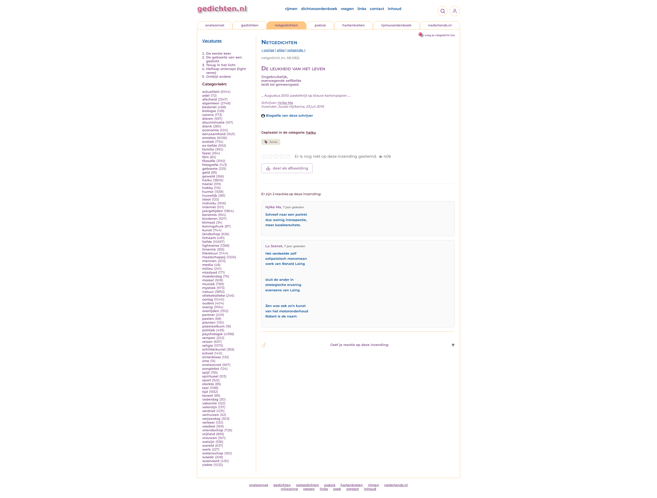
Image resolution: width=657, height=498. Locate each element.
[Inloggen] (455, 11)
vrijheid (208, 434)
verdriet (208, 411)
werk (206, 449)
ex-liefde (209, 145)
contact (377, 8)
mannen (209, 261)
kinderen (210, 219)
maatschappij (214, 257)
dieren (207, 119)
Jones (273, 142)
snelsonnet (214, 25)
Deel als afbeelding (290, 168)
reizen (207, 342)
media (207, 265)
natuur (208, 292)
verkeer (208, 422)
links (362, 8)
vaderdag (210, 399)
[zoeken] (443, 11)
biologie (209, 111)
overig (207, 307)
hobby (207, 188)
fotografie (210, 165)
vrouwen (209, 438)
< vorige (267, 50)
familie (208, 149)
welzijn (208, 442)
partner (208, 315)
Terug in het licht (220, 65)
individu (209, 203)
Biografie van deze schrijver (289, 115)
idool (206, 199)
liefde (207, 242)
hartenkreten (353, 25)
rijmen (291, 8)
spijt (206, 372)
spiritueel (210, 376)
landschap (211, 234)
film (205, 157)
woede (208, 457)
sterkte (208, 384)
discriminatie (213, 122)
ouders (208, 303)
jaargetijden (212, 211)
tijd (205, 392)
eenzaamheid (214, 134)
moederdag (212, 276)
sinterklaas (211, 357)
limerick (209, 249)
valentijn (209, 407)
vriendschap (212, 430)
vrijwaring (289, 489)
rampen (208, 338)
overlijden (210, 311)
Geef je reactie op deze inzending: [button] (359, 345)
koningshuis (213, 226)
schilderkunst (214, 349)
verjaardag (211, 419)
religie (207, 345)
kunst (207, 230)
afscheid (209, 99)
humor (208, 192)
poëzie (320, 25)
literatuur (210, 253)
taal (205, 388)
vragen (347, 8)
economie (210, 130)
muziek (208, 284)
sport (206, 380)
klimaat (208, 222)
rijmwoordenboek (396, 25)
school (207, 353)
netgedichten (286, 25)
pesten (208, 319)
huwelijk (209, 195)
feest (206, 153)
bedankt (209, 107)
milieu (207, 269)
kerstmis (209, 215)
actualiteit (210, 92)
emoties (209, 138)
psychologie (212, 334)
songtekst (210, 369)
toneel (207, 395)
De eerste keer (218, 53)
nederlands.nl (440, 25)
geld (206, 172)
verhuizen (210, 415)
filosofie (208, 161)
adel (206, 95)
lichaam (209, 238)
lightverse (210, 245)
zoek (337, 489)
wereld (208, 445)
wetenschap (212, 453)
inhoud (394, 8)
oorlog (207, 299)
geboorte (210, 169)
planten (209, 322)
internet (209, 207)
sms (205, 361)
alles (281, 50)
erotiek (208, 142)
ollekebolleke (213, 295)
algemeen (210, 103)
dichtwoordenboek (319, 8)
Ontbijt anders (218, 76)
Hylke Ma (285, 103)
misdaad (209, 272)
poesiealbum (213, 326)
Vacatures (212, 40)
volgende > (296, 50)
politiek (208, 330)
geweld (208, 176)
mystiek (209, 288)
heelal (207, 184)
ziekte (207, 465)
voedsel (208, 426)
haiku (207, 180)
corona (208, 115)
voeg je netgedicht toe (439, 35)
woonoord (210, 461)
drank (207, 126)
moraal (208, 280)
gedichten (249, 25)
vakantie (209, 403)
